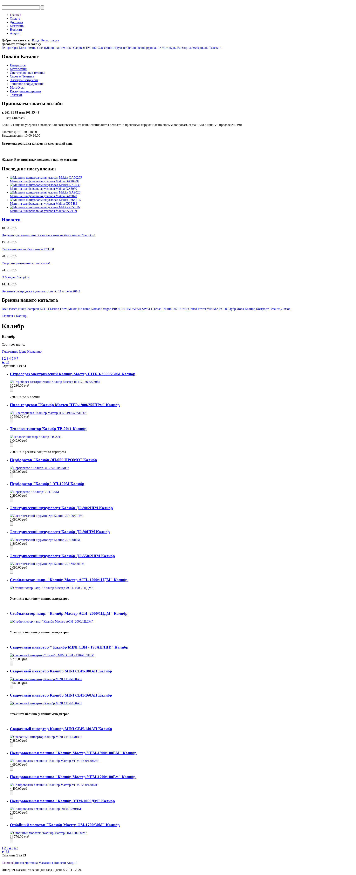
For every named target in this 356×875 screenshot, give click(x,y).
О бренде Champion (15, 277)
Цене (22, 351)
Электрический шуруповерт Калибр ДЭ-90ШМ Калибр (60, 532)
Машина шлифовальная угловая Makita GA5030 (43, 188)
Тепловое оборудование (144, 47)
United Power (197, 309)
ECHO (44, 309)
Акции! (15, 33)
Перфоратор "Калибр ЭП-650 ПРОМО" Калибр (53, 460)
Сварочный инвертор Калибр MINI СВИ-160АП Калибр (61, 695)
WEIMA (212, 309)
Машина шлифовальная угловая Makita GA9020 (43, 196)
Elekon (54, 309)
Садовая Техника (85, 47)
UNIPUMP (179, 309)
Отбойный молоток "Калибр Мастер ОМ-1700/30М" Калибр (65, 825)
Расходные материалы (192, 47)
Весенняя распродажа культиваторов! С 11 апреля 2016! (41, 291)
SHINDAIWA (131, 309)
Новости (16, 29)
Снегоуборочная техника (54, 47)
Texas (157, 309)
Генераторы (10, 47)
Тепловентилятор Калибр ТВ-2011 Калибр (48, 429)
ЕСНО (223, 309)
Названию (34, 351)
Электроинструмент (112, 47)
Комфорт (262, 309)
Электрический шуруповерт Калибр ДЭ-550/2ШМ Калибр (62, 556)
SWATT (147, 309)
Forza (63, 309)
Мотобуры (169, 47)
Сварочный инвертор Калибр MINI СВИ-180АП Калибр (61, 671)
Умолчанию (10, 351)
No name (84, 309)
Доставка (16, 22)
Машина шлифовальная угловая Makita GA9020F (44, 181)
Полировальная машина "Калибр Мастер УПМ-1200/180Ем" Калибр (73, 777)
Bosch (13, 309)
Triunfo (167, 309)
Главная (15, 14)
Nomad (96, 309)
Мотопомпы (27, 47)
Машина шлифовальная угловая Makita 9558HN (43, 211)
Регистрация (50, 40)
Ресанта (274, 309)
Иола (240, 309)
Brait (21, 309)
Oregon (106, 309)
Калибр (250, 309)
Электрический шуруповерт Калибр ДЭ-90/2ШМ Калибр (61, 508)
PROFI (117, 309)
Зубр (232, 309)
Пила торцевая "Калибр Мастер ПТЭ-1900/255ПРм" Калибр (65, 405)
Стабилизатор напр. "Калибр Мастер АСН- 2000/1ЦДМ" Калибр (69, 613)
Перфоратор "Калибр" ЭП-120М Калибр (47, 484)
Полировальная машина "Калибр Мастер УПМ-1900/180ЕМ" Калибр (73, 753)
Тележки (215, 47)
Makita (72, 309)
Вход (35, 40)
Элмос (285, 309)
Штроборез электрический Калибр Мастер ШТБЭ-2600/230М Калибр (72, 374)
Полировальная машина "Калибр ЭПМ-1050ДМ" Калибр (62, 801)
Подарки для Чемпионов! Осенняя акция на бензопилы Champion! (48, 235)
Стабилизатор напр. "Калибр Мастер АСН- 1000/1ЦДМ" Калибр (69, 580)
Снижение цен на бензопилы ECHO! (28, 249)
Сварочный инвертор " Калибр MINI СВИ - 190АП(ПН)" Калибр (69, 647)
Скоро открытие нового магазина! (26, 263)
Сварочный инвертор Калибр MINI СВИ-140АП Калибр (61, 729)
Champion (32, 309)
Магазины (17, 26)
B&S (5, 309)
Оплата (15, 18)
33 (7, 362)
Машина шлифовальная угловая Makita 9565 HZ (43, 203)
